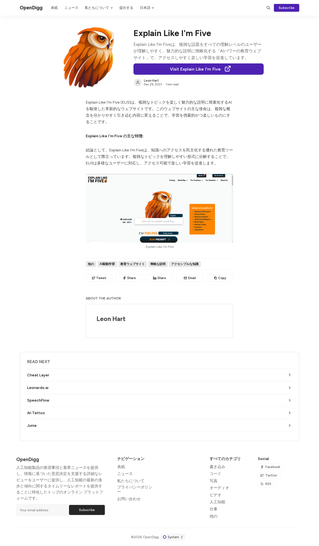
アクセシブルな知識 (185, 264)
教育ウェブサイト (132, 264)
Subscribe (287, 8)
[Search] (268, 8)
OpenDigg (151, 537)
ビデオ (215, 495)
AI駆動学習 (107, 264)
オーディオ (219, 487)
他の (91, 264)
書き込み (217, 466)
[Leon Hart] (137, 82)
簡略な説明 (158, 264)
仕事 (213, 509)
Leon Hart (151, 81)
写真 (213, 480)
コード (215, 473)
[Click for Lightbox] (159, 208)
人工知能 (217, 502)
